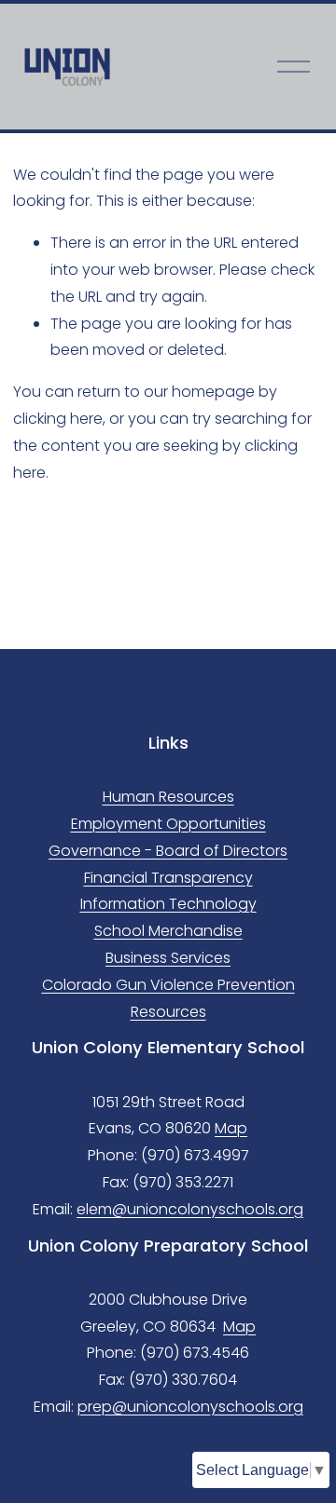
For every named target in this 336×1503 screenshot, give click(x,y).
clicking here (58, 418)
